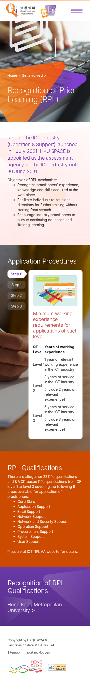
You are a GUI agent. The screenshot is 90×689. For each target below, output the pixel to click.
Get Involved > (34, 75)
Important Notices (37, 652)
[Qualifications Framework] (19, 10)
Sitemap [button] (14, 652)
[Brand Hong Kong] (25, 667)
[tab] (17, 274)
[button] (76, 10)
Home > (14, 75)
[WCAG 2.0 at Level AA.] (57, 667)
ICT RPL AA (36, 551)
